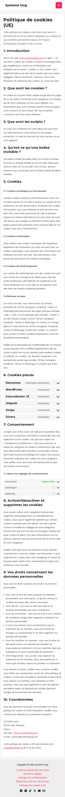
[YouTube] (39, 790)
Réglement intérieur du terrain (32, 781)
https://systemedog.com (32, 58)
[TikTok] (30, 790)
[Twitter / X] (34, 790)
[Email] (43, 790)
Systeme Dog (16, 5)
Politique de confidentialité (32, 777)
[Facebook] (21, 790)
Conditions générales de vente (32, 769)
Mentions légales (32, 773)
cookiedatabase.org (13, 747)
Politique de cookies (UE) (32, 785)
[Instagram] (25, 790)
